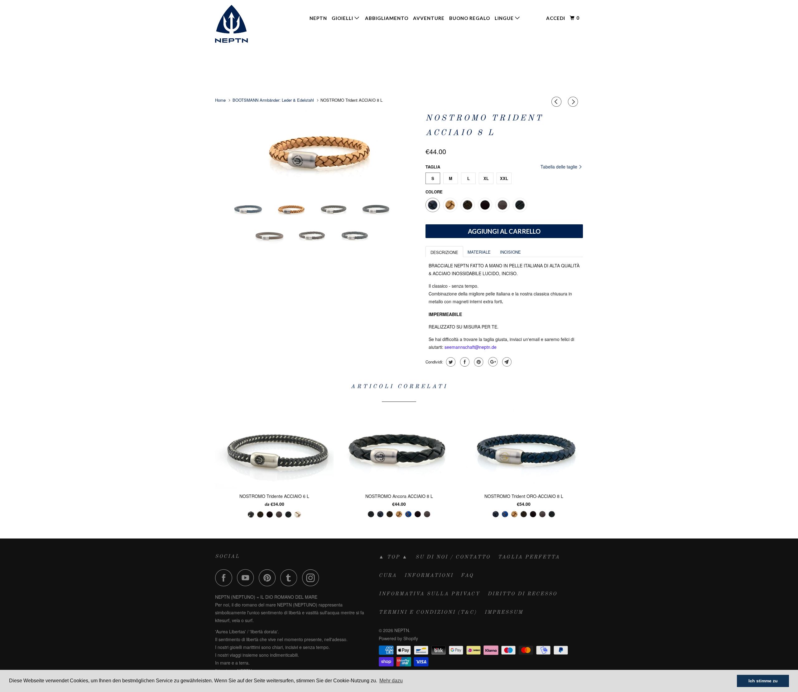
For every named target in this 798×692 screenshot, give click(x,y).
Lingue (505, 18)
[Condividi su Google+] (492, 362)
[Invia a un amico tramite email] (506, 362)
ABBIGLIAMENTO (386, 18)
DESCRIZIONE (444, 252)
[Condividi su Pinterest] (478, 362)
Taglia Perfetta (529, 557)
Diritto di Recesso (522, 594)
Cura (388, 575)
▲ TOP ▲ (393, 557)
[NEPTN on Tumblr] (290, 577)
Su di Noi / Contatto (453, 557)
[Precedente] (557, 102)
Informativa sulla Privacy (429, 594)
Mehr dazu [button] (391, 680)
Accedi (555, 18)
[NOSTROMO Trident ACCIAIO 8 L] (317, 152)
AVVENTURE (429, 18)
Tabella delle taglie (560, 166)
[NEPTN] (247, 24)
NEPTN (318, 18)
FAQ (467, 575)
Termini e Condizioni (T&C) (428, 612)
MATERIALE (479, 252)
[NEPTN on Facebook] (225, 577)
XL (486, 178)
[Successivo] (574, 102)
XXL (504, 178)
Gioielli (343, 18)
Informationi (428, 575)
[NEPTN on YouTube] (247, 577)
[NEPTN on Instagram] (312, 577)
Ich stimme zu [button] (763, 680)
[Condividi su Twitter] (450, 362)
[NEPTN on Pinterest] (269, 577)
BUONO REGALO (469, 18)
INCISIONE (510, 252)
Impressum (503, 612)
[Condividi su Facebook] (464, 362)
